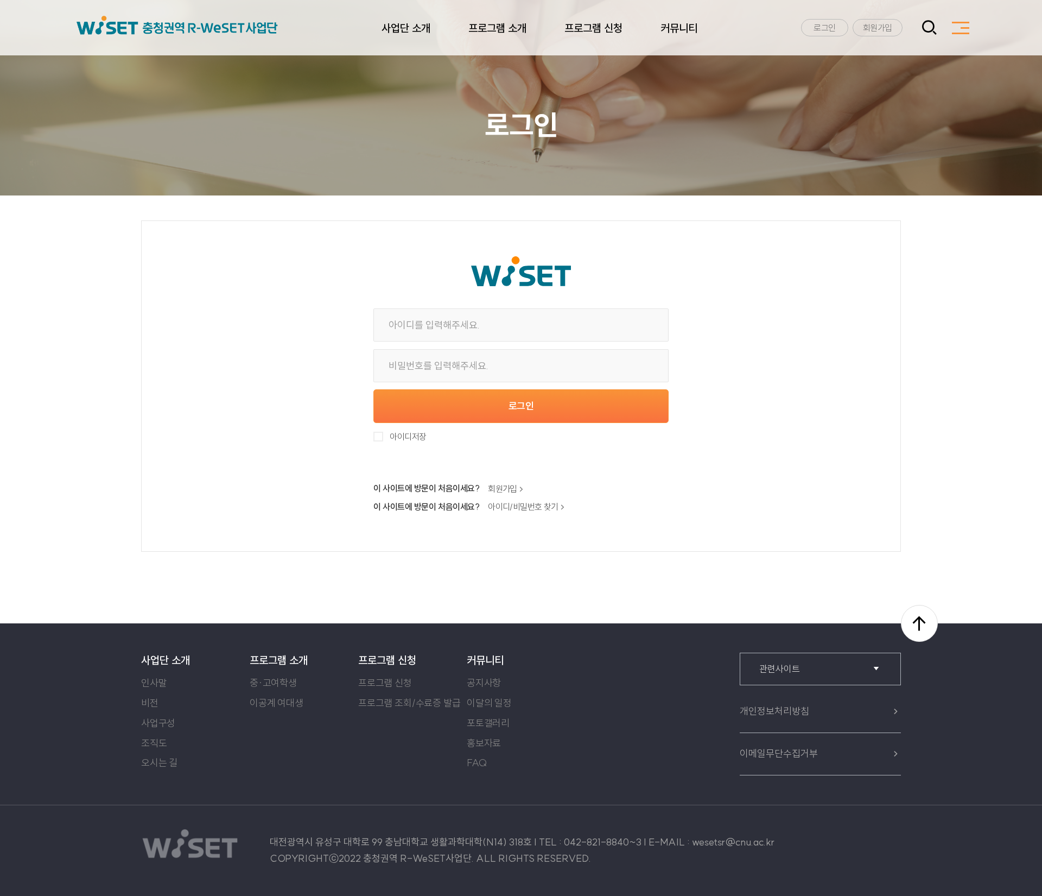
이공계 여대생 (276, 703)
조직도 (154, 743)
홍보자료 (484, 743)
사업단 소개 (406, 28)
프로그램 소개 (497, 28)
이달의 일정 (489, 703)
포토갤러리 (488, 723)
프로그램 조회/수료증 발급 (409, 703)
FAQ (477, 762)
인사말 (154, 683)
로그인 (825, 27)
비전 (149, 703)
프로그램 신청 (593, 28)
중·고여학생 (273, 683)
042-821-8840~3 (602, 842)
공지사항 (484, 683)
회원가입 (877, 27)
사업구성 (158, 723)
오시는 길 (159, 762)
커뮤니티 (678, 28)
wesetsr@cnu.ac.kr (733, 842)
